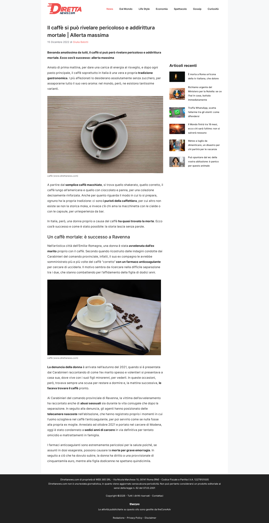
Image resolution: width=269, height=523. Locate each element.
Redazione (119, 517)
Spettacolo (180, 8)
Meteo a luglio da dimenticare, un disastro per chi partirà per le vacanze (204, 145)
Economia (162, 8)
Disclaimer (150, 517)
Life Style (144, 8)
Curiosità (213, 8)
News (109, 8)
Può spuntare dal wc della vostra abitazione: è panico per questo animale (203, 161)
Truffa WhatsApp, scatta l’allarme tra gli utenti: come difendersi (203, 112)
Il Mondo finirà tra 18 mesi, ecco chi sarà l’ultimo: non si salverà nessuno (204, 128)
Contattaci (157, 495)
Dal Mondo (125, 8)
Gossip (197, 8)
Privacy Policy (134, 517)
